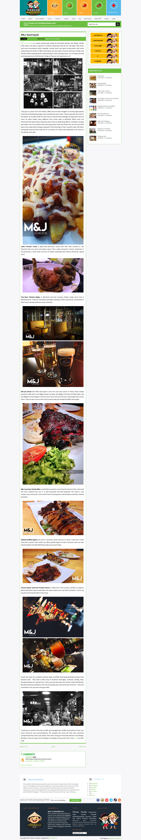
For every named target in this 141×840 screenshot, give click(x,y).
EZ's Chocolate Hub (103, 114)
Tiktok (93, 789)
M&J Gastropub (30, 34)
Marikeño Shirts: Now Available (106, 106)
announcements (79, 816)
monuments (75, 826)
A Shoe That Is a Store (104, 91)
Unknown (29, 757)
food (51, 39)
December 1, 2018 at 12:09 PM (35, 761)
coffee (94, 816)
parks (84, 820)
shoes (79, 826)
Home (53, 747)
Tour (95, 824)
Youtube (94, 787)
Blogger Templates (115, 838)
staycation (93, 820)
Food (66, 13)
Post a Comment (26, 765)
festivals (75, 824)
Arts (74, 818)
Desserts (88, 816)
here (75, 738)
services (87, 824)
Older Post (82, 747)
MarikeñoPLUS (113, 12)
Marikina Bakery (102, 83)
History (91, 824)
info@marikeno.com (47, 23)
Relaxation (76, 820)
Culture (78, 818)
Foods (84, 811)
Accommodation (77, 822)
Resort (88, 822)
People (52, 13)
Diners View (101, 76)
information (92, 818)
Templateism (53, 838)
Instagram (94, 785)
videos (82, 826)
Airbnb (84, 822)
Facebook (94, 783)
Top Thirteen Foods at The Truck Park (108, 98)
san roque (56, 39)
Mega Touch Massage (103, 121)
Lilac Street (79, 814)
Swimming (93, 822)
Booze (47, 39)
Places (81, 13)
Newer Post (24, 747)
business (85, 818)
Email (93, 795)
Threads (94, 791)
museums (80, 824)
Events (96, 13)
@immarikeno (48, 26)
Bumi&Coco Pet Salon (104, 129)
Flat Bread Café (102, 136)
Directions (92, 812)
